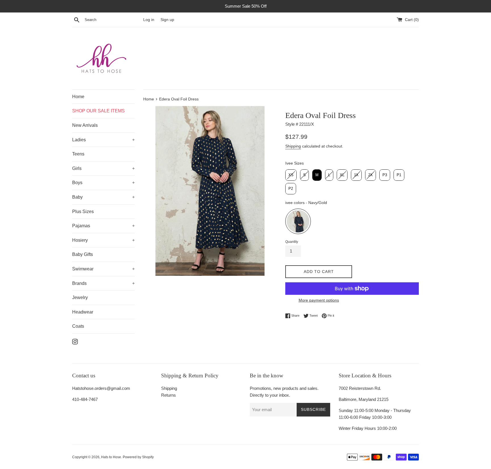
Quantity (291, 242)
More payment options (319, 300)
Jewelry (80, 297)
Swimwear (82, 268)
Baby (77, 197)
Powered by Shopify (138, 457)
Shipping (293, 146)
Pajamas (81, 225)
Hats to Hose (111, 457)
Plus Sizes (83, 211)
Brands (79, 283)
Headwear (82, 312)
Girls (77, 168)
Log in (148, 20)
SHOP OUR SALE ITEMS (98, 110)
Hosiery (80, 240)
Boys (77, 182)
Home (78, 96)
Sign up (167, 20)
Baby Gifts (82, 254)
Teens (78, 154)
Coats (78, 326)
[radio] (291, 175)
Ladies (79, 139)
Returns (168, 395)
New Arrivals (85, 125)
